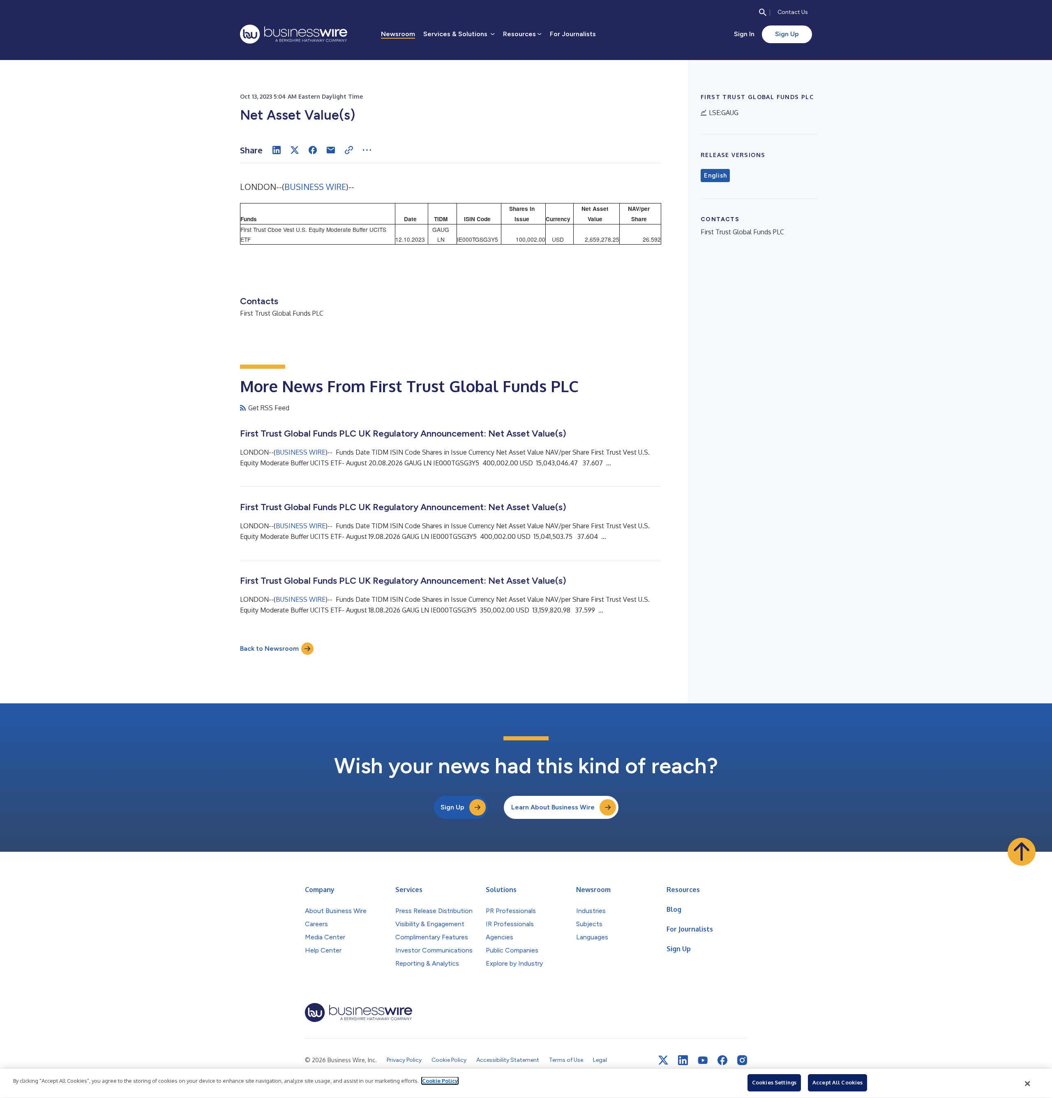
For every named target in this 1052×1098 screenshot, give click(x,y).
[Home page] (293, 34)
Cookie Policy (440, 1080)
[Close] (1027, 1083)
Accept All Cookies (837, 1082)
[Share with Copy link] (348, 150)
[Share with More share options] (367, 150)
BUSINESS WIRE (315, 186)
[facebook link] (722, 1060)
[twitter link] (663, 1060)
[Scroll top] (1022, 852)
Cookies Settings (774, 1082)
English (715, 175)
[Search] (762, 12)
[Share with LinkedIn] (276, 150)
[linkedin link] (683, 1060)
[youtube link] (703, 1060)
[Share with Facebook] (312, 150)
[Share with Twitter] (294, 150)
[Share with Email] (330, 150)
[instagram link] (742, 1060)
